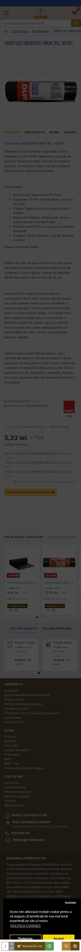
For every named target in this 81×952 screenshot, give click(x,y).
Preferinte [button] (25, 938)
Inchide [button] (70, 902)
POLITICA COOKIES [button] (25, 926)
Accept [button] (59, 938)
